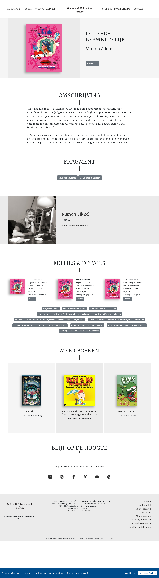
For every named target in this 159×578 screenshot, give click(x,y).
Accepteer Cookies (148, 573)
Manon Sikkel (76, 214)
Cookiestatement (141, 523)
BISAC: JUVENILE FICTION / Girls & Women (127, 325)
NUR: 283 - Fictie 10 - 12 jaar (103, 309)
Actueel (50, 9)
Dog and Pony (108, 538)
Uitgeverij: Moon (51, 309)
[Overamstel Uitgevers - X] (85, 477)
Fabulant (32, 411)
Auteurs (39, 9)
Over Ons (107, 9)
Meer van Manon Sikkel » (75, 226)
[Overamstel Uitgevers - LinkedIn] (50, 477)
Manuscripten (143, 516)
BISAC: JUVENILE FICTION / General (87, 325)
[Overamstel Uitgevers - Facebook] (73, 477)
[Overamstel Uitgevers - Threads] (109, 477)
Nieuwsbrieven (143, 508)
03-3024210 (86, 511)
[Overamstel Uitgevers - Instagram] (62, 477)
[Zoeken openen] (148, 9)
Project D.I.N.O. (127, 411)
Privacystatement (141, 519)
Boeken (29, 9)
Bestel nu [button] (92, 63)
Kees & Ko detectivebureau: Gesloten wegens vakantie (80, 413)
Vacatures (146, 512)
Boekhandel (144, 505)
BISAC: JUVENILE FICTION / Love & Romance (79, 331)
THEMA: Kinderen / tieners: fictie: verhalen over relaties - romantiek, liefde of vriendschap (79, 314)
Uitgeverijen (14, 9)
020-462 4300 (72, 511)
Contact (138, 9)
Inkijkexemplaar (67, 178)
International (122, 9)
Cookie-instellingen (140, 527)
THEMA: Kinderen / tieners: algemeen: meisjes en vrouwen (40, 325)
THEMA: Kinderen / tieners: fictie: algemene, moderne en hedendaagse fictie (49, 320)
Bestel (32, 299)
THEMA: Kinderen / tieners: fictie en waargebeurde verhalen (116, 320)
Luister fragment (91, 178)
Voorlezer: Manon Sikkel (74, 309)
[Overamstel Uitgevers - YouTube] (97, 477)
